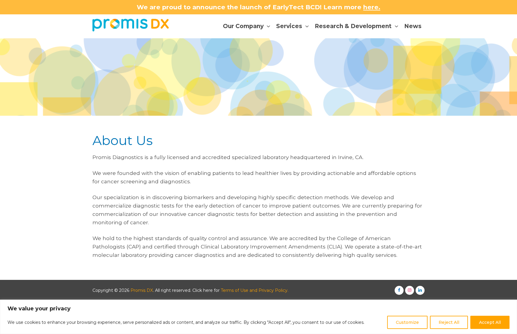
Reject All (449, 322)
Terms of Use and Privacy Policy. (254, 290)
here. (371, 7)
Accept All (490, 322)
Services (289, 26)
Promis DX (141, 290)
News (413, 26)
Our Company (243, 26)
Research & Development (353, 26)
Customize (407, 322)
